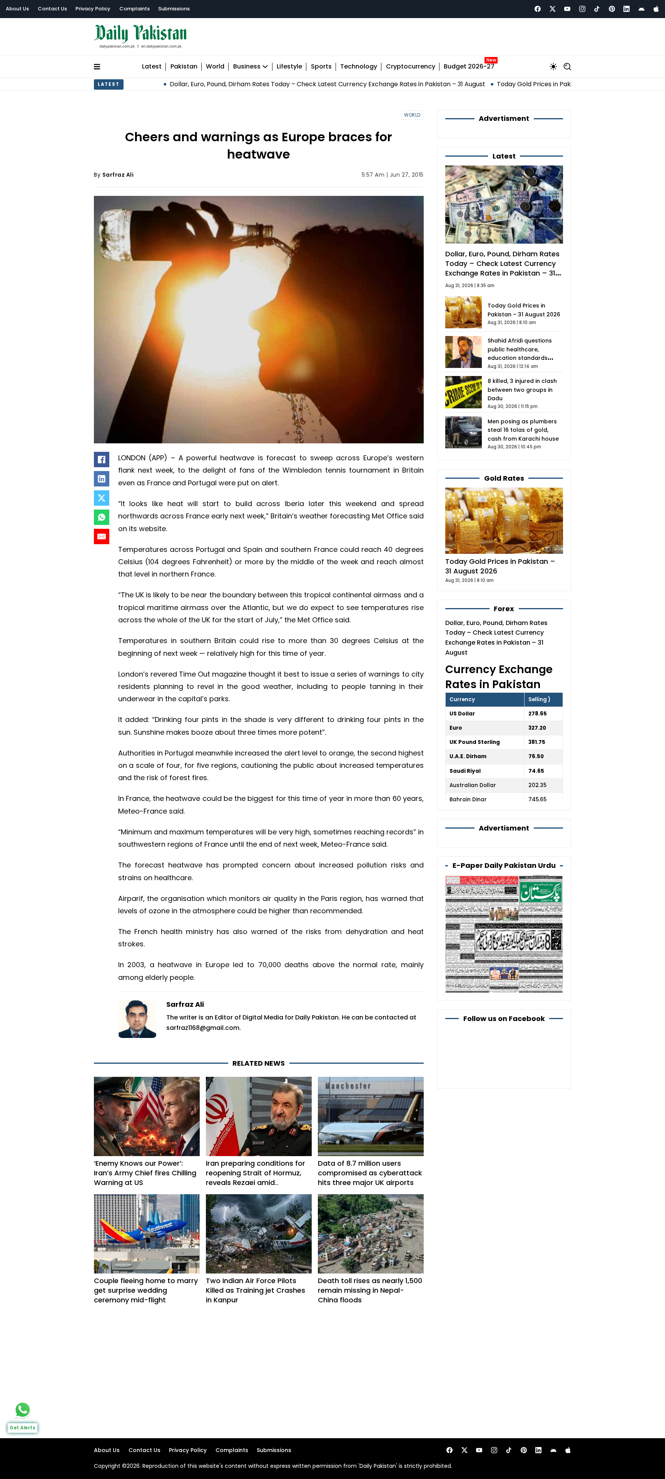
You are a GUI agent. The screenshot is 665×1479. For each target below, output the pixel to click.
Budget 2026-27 (469, 67)
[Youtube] (567, 9)
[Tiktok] (597, 9)
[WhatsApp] (101, 517)
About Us (17, 8)
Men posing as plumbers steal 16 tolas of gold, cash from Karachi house (523, 430)
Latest (152, 67)
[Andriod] (641, 9)
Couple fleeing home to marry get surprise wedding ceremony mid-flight (146, 1290)
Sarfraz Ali (118, 175)
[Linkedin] (626, 9)
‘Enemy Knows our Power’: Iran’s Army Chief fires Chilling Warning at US (145, 1172)
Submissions (174, 8)
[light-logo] (142, 36)
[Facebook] (538, 9)
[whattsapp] (22, 1409)
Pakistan (183, 67)
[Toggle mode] (553, 66)
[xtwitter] (553, 9)
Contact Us (52, 8)
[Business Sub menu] (265, 67)
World (215, 67)
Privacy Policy (92, 8)
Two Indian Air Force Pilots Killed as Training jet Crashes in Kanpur (255, 1290)
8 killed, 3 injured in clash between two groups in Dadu (522, 389)
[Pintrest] (612, 9)
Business (247, 67)
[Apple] (656, 9)
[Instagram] (582, 9)
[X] (101, 498)
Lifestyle (289, 67)
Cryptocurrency (410, 67)
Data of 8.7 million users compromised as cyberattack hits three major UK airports (370, 1172)
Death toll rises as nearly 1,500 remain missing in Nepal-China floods (370, 1290)
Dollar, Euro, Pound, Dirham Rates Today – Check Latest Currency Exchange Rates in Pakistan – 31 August (266, 84)
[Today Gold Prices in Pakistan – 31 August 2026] (504, 520)
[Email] (101, 536)
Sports (321, 67)
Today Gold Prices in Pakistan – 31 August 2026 (505, 84)
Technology (358, 67)
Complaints (134, 8)
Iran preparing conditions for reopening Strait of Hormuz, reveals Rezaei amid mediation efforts (255, 1177)
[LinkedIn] (101, 478)
